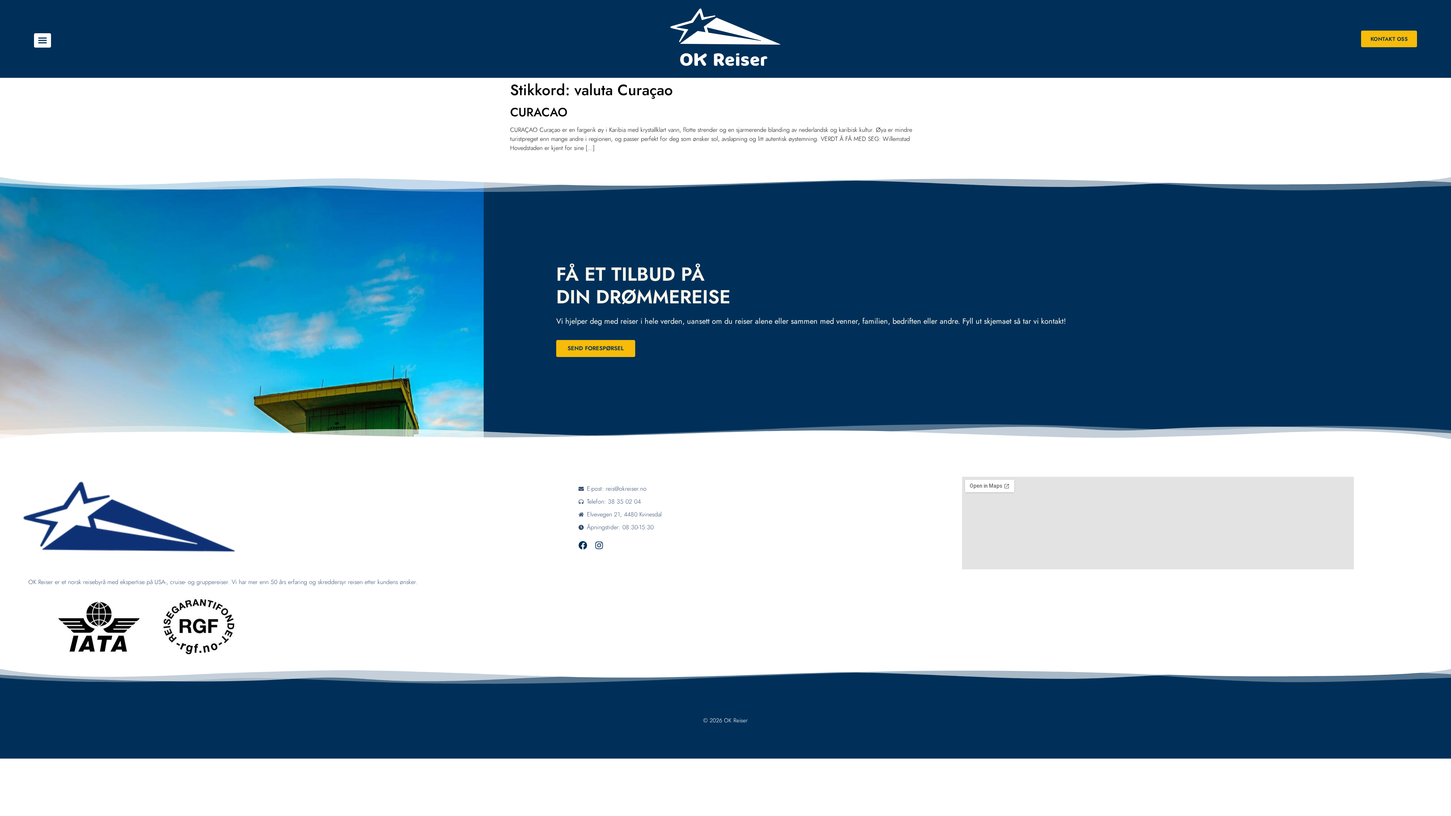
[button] (42, 40)
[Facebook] (583, 545)
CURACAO (539, 112)
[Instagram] (599, 545)
